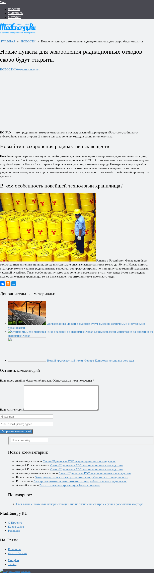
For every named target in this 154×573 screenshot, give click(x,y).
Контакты (14, 549)
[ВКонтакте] (2, 283)
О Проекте (15, 522)
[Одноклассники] (8, 283)
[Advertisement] (77, 99)
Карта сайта (16, 526)
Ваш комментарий (12, 409)
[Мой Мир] (13, 283)
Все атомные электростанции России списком (70, 485)
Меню (3, 2)
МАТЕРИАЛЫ (15, 13)
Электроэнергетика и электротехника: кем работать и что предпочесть (81, 477)
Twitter (12, 564)
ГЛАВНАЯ (7, 41)
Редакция (14, 530)
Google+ (13, 560)
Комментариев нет (27, 69)
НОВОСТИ (14, 9)
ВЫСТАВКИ (14, 17)
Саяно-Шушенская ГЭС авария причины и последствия (79, 461)
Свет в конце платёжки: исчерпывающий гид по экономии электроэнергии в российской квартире (79, 504)
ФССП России (17, 553)
